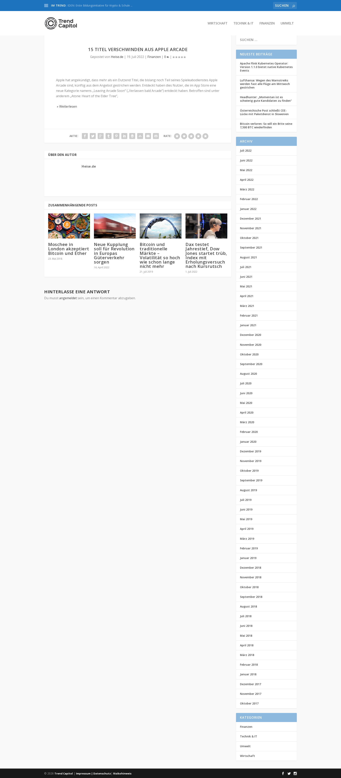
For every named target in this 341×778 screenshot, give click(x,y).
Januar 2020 (248, 442)
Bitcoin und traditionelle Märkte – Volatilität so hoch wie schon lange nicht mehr (160, 255)
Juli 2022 (245, 150)
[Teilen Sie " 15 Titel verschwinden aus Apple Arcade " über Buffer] (132, 136)
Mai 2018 (246, 635)
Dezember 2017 (250, 684)
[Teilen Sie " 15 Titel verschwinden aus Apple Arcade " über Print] (156, 136)
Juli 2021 (245, 267)
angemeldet (68, 298)
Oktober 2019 (249, 470)
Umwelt (287, 23)
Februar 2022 (249, 199)
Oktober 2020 (249, 354)
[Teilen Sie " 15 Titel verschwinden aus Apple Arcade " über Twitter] (93, 136)
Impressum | (84, 773)
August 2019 (248, 490)
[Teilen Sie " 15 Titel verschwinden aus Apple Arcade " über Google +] (101, 136)
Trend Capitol (63, 773)
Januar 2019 (248, 558)
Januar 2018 (248, 674)
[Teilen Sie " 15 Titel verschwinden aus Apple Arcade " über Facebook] (85, 136)
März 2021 (247, 306)
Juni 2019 (246, 509)
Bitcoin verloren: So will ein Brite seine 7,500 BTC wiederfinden (266, 125)
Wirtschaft (218, 23)
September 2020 (251, 364)
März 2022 (247, 189)
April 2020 (246, 412)
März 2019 (247, 538)
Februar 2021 (249, 315)
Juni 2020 (246, 393)
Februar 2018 (249, 664)
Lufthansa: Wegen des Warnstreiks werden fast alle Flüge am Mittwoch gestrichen (265, 83)
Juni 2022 (246, 160)
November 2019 (250, 461)
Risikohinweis (122, 773)
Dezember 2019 (250, 451)
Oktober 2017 (249, 703)
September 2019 (251, 480)
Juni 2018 (246, 626)
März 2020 (247, 422)
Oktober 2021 (249, 238)
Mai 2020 (246, 403)
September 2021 (251, 247)
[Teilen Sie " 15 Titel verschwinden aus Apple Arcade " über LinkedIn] (124, 136)
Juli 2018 (245, 616)
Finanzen (267, 23)
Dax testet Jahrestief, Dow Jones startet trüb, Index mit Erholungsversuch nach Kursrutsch (206, 255)
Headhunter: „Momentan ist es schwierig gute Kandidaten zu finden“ (266, 98)
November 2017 (250, 694)
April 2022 (246, 180)
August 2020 (248, 373)
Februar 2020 (249, 432)
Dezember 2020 (250, 335)
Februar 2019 (249, 548)
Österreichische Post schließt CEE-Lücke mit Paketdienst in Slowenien (264, 112)
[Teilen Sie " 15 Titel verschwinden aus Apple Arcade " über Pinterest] (116, 136)
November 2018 (250, 577)
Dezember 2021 (250, 218)
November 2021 (250, 228)
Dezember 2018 (250, 567)
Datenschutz (102, 773)
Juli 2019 (245, 500)
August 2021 (248, 257)
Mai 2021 (246, 286)
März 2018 (247, 655)
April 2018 (246, 645)
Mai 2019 (246, 519)
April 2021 (246, 296)
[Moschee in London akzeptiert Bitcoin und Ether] (69, 226)
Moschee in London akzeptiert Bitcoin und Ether (68, 248)
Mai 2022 (246, 170)
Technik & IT (243, 23)
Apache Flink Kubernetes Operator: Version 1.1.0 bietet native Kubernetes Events (266, 66)
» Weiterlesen (66, 106)
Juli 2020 (245, 383)
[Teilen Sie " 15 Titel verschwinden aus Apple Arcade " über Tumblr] (108, 136)
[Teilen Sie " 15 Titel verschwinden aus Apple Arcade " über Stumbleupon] (140, 136)
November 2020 (250, 345)
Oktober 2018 (249, 587)
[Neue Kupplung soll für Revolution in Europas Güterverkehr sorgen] (115, 226)
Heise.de (117, 57)
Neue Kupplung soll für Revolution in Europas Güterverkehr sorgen (114, 253)
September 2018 (251, 597)
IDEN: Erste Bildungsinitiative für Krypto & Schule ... (99, 5)
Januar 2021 (248, 325)
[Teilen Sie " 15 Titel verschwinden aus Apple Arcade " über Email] (148, 136)
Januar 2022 (248, 209)
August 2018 (248, 606)
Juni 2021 (246, 277)
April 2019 (246, 529)
